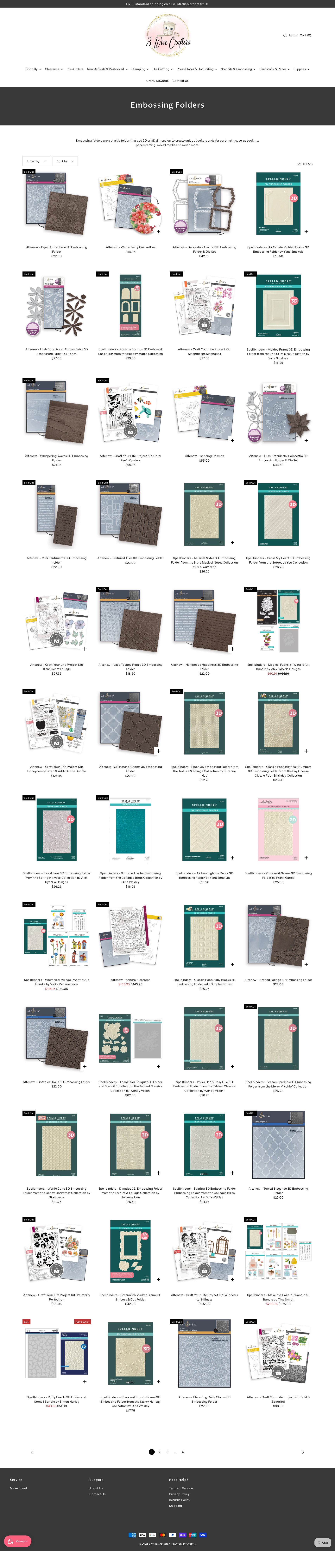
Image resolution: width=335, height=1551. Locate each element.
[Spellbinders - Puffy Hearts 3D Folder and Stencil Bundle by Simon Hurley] (56, 1353)
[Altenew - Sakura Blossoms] (130, 936)
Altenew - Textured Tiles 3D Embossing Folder (130, 558)
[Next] (303, 1452)
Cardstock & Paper (273, 69)
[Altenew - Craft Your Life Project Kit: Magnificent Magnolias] (204, 305)
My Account (18, 1488)
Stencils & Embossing (237, 69)
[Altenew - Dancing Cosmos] (204, 412)
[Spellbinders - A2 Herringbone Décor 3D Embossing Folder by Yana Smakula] (204, 829)
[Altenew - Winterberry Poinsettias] (130, 203)
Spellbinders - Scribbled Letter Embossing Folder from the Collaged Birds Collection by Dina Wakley (130, 877)
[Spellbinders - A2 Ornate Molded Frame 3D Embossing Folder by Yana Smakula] (278, 203)
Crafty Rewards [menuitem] (157, 81)
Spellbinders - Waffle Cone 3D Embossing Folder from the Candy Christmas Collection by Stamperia (56, 1193)
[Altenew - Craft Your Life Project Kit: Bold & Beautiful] (278, 1353)
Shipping (175, 1506)
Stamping (138, 69)
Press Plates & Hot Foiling (195, 69)
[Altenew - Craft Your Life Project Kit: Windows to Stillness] (204, 1251)
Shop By (32, 69)
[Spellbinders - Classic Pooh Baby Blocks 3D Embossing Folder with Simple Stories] (204, 936)
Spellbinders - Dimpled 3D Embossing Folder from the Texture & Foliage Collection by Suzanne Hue (130, 1193)
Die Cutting (161, 69)
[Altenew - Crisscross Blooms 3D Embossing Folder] (130, 723)
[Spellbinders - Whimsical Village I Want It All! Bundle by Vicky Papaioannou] (56, 936)
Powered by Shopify (183, 1543)
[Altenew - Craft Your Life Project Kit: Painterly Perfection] (56, 1251)
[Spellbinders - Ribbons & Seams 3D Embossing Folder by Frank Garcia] (278, 829)
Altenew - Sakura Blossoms (130, 980)
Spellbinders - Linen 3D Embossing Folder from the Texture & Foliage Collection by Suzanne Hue (204, 771)
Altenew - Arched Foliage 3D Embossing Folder (278, 980)
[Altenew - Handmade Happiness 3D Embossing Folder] (204, 621)
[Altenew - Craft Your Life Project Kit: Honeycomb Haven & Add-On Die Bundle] (56, 723)
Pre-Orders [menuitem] (75, 69)
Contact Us (97, 1494)
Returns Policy (179, 1500)
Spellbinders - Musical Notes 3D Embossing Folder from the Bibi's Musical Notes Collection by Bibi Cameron (204, 562)
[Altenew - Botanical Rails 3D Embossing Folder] (56, 1038)
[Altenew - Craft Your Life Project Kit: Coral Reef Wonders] (130, 412)
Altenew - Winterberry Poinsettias (130, 247)
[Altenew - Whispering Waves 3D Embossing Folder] (56, 412)
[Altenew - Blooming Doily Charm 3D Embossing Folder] (204, 1353)
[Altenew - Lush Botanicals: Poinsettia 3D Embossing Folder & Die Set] (278, 412)
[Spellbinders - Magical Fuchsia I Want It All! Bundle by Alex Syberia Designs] (278, 621)
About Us (96, 1488)
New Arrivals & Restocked (106, 69)
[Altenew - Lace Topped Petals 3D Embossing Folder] (130, 621)
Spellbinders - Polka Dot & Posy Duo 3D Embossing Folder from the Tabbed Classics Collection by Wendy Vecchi (204, 1086)
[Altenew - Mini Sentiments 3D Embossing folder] (56, 514)
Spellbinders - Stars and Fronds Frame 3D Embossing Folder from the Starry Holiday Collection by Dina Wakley (130, 1401)
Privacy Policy (179, 1494)
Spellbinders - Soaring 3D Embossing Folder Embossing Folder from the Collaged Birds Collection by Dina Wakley (204, 1193)
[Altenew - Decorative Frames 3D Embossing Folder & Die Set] (204, 203)
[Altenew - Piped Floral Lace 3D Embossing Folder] (56, 203)
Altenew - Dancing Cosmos (204, 456)
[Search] (285, 35)
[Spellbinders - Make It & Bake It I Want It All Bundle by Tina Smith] (278, 1251)
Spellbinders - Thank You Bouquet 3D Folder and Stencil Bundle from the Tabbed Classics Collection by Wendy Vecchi (130, 1086)
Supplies (300, 69)
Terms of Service (181, 1488)
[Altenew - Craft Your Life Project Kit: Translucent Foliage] (56, 621)
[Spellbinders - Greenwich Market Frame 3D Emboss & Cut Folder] (130, 1251)
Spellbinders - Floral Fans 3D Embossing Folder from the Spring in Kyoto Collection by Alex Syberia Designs (57, 877)
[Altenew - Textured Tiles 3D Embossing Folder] (130, 514)
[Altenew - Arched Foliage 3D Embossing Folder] (278, 936)
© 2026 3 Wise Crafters (153, 1543)
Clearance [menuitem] (52, 69)
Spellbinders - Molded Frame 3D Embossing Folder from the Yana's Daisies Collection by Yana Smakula (278, 354)
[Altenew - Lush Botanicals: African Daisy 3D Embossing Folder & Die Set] (56, 305)
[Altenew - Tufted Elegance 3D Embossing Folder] (278, 1145)
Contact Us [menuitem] (181, 81)
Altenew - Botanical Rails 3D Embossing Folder (56, 1082)
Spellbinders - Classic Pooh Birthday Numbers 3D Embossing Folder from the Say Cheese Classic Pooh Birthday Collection (278, 771)
